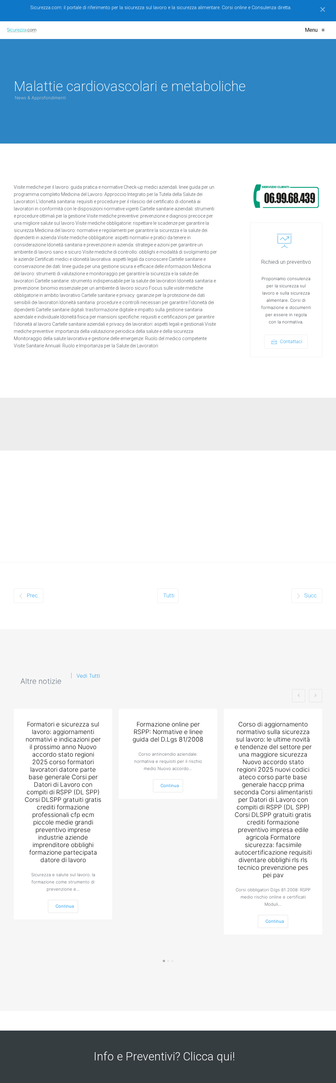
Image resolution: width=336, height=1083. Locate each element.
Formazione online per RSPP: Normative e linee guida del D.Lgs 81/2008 (168, 732)
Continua (64, 906)
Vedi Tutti (88, 675)
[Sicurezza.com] (22, 30)
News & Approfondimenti (40, 97)
